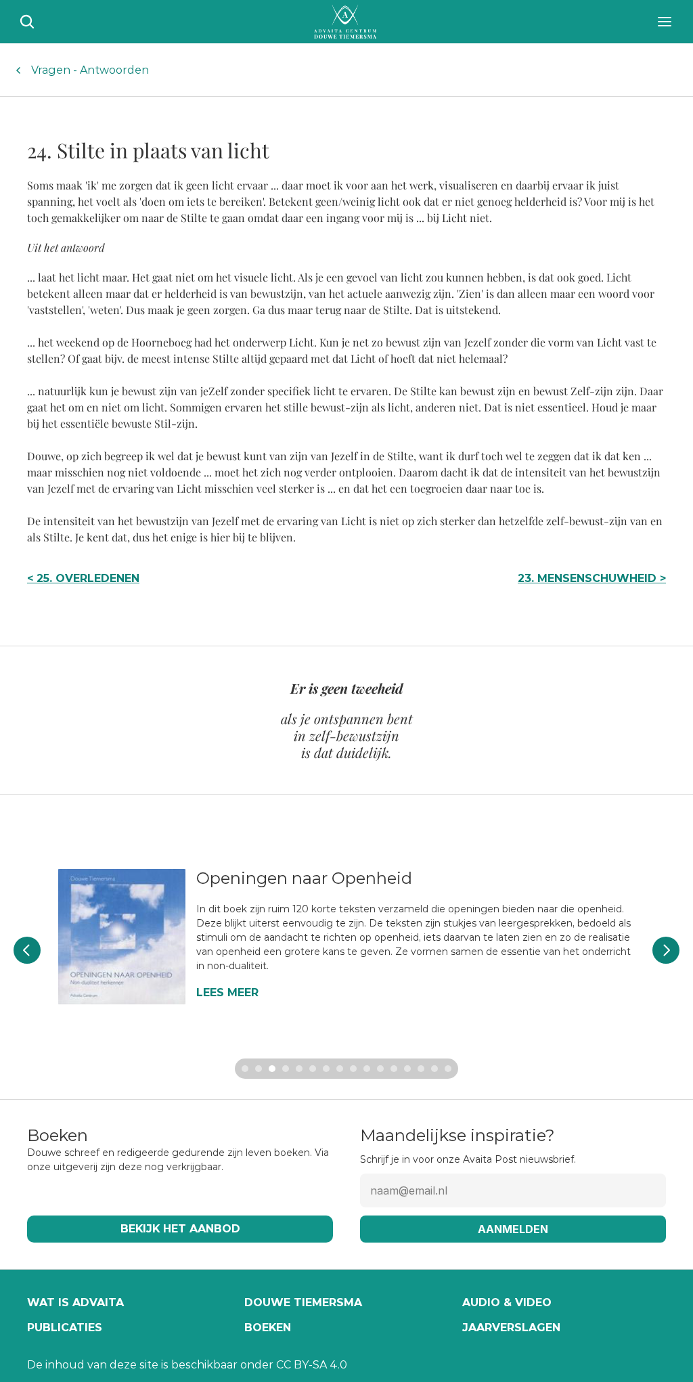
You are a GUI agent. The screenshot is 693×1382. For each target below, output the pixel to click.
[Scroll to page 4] (285, 1068)
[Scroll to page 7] (326, 1068)
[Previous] (27, 950)
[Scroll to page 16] (449, 1068)
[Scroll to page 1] (243, 1068)
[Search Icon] (27, 21)
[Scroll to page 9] (353, 1068)
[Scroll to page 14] (421, 1068)
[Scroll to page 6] (312, 1068)
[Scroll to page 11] (380, 1068)
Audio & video (507, 1302)
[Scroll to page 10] (367, 1068)
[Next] (665, 950)
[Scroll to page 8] (339, 1068)
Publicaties (64, 1327)
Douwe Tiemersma (303, 1302)
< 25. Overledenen (83, 578)
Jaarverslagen (511, 1327)
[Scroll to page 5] (299, 1068)
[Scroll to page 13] (407, 1068)
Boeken (267, 1327)
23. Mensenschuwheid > (592, 578)
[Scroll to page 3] (272, 1068)
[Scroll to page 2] (258, 1068)
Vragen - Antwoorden (90, 70)
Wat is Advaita (75, 1302)
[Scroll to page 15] (434, 1068)
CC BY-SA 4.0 (311, 1364)
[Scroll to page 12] (394, 1068)
